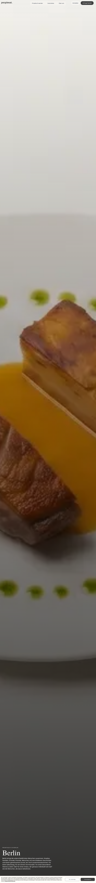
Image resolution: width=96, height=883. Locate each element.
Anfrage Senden (87, 3)
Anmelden (75, 3)
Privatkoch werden (37, 3)
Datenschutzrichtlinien (10, 881)
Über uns (61, 3)
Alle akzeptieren (87, 879)
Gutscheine (51, 3)
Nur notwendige (72, 879)
